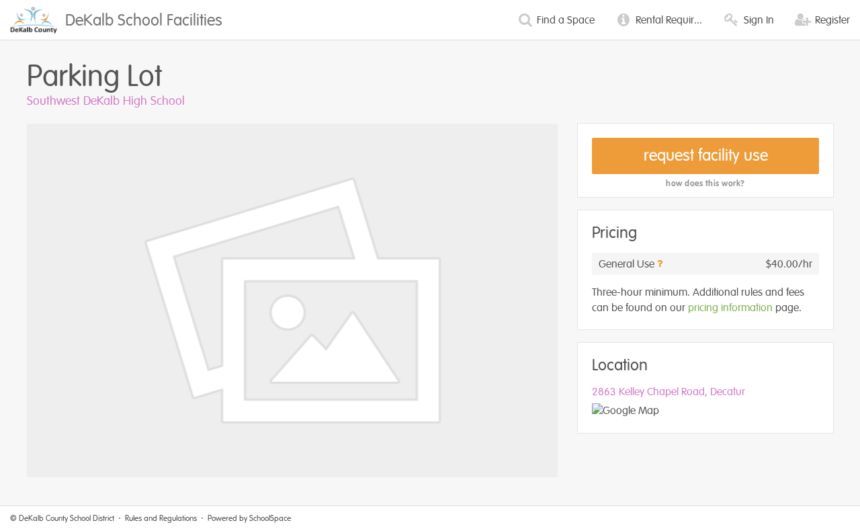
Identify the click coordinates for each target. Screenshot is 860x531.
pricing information (730, 308)
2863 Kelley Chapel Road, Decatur (668, 392)
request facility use (706, 155)
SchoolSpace (270, 518)
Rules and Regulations (161, 518)
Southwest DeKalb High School (106, 100)
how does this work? (705, 183)
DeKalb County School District (66, 518)
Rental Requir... (667, 20)
